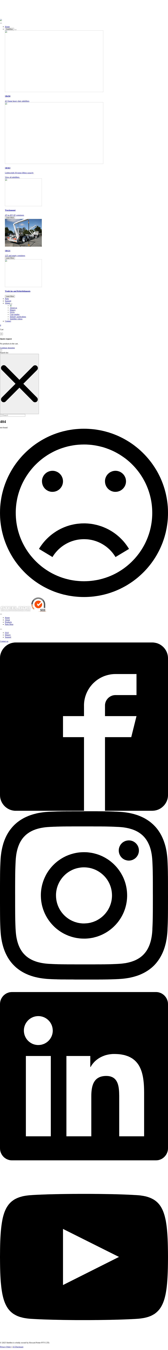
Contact (8, 321)
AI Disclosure (18, 1347)
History (8, 635)
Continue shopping (7, 348)
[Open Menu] (1, 23)
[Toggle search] (1, 350)
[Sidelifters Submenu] (15, 29)
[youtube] (84, 1340)
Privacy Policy (5, 1347)
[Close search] (19, 384)
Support (8, 301)
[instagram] (84, 979)
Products (8, 622)
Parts (7, 299)
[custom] (84, 810)
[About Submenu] (11, 303)
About (7, 303)
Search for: (4, 353)
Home (7, 27)
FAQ (7, 633)
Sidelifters (9, 29)
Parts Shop (9, 624)
